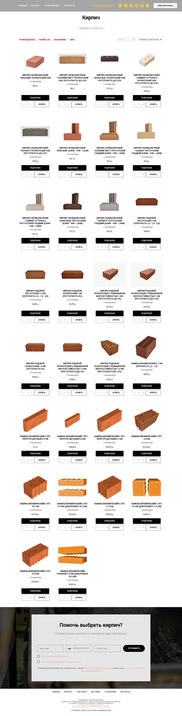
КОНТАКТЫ (69, 5)
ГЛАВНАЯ (22, 5)
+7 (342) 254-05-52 (102, 5)
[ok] (126, 5)
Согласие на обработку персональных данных (61, 662)
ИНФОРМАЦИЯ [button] (52, 5)
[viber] (142, 5)
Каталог (68, 692)
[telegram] (147, 5)
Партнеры (82, 692)
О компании (110, 692)
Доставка (95, 692)
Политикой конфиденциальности (98, 668)
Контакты (125, 692)
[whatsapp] (136, 5)
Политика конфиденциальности (54, 656)
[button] (165, 5)
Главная (56, 692)
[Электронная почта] (131, 5)
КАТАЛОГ (35, 5)
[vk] (120, 5)
